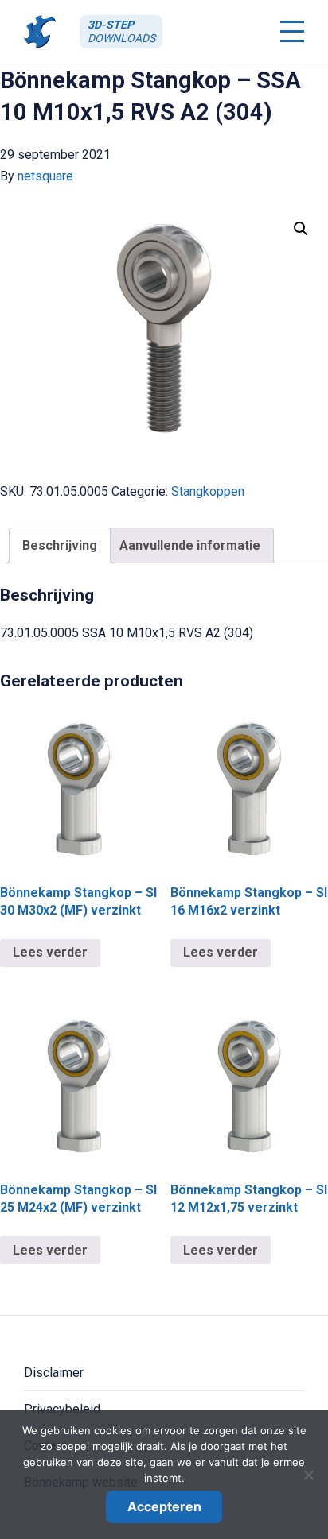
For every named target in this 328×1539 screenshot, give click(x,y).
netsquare (45, 176)
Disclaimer (54, 1372)
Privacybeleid (62, 1409)
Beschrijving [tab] (59, 545)
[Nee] (308, 1475)
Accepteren (164, 1506)
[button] (301, 229)
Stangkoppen (207, 491)
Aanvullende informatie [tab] (189, 545)
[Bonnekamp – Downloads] (40, 31)
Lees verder (50, 952)
